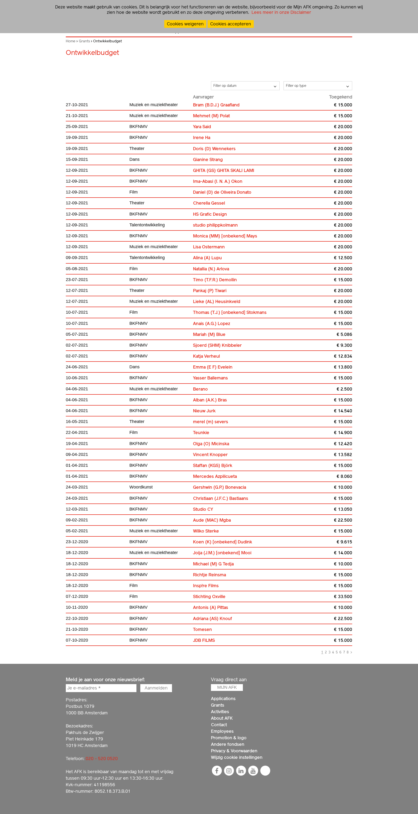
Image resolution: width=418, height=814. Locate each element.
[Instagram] (229, 771)
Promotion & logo (228, 737)
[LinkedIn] (241, 771)
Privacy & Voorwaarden (234, 750)
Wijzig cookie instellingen (236, 757)
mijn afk (227, 687)
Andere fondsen (227, 744)
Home (70, 41)
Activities (220, 711)
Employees (222, 731)
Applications (223, 698)
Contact (219, 724)
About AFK (222, 718)
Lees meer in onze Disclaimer (280, 12)
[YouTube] (253, 771)
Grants (84, 41)
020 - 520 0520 (102, 758)
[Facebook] (217, 771)
